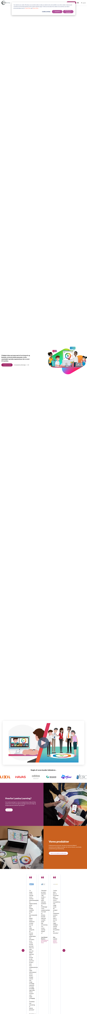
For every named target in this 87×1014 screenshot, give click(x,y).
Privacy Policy (35, 8)
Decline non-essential (68, 11)
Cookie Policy (28, 8)
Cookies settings (46, 11)
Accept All (57, 11)
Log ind (84, 2)
